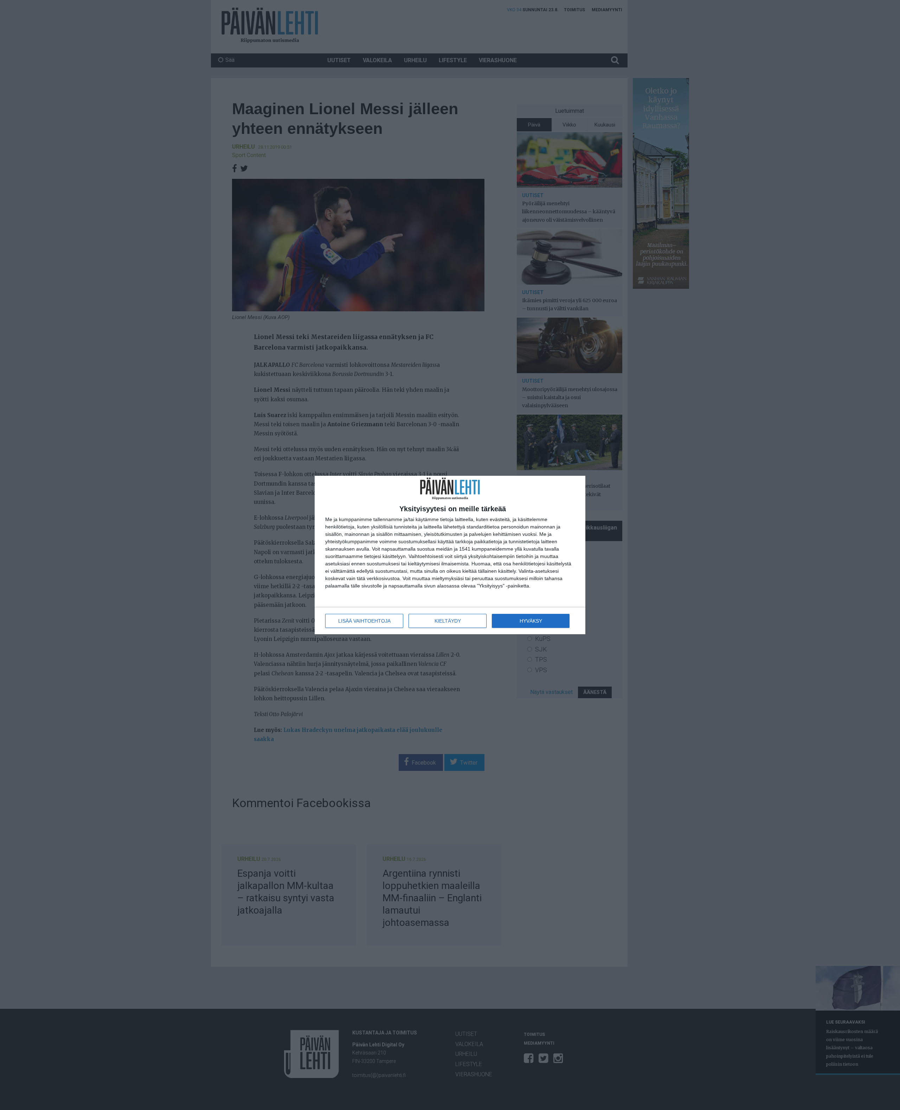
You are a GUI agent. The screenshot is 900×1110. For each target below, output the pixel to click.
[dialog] (450, 555)
